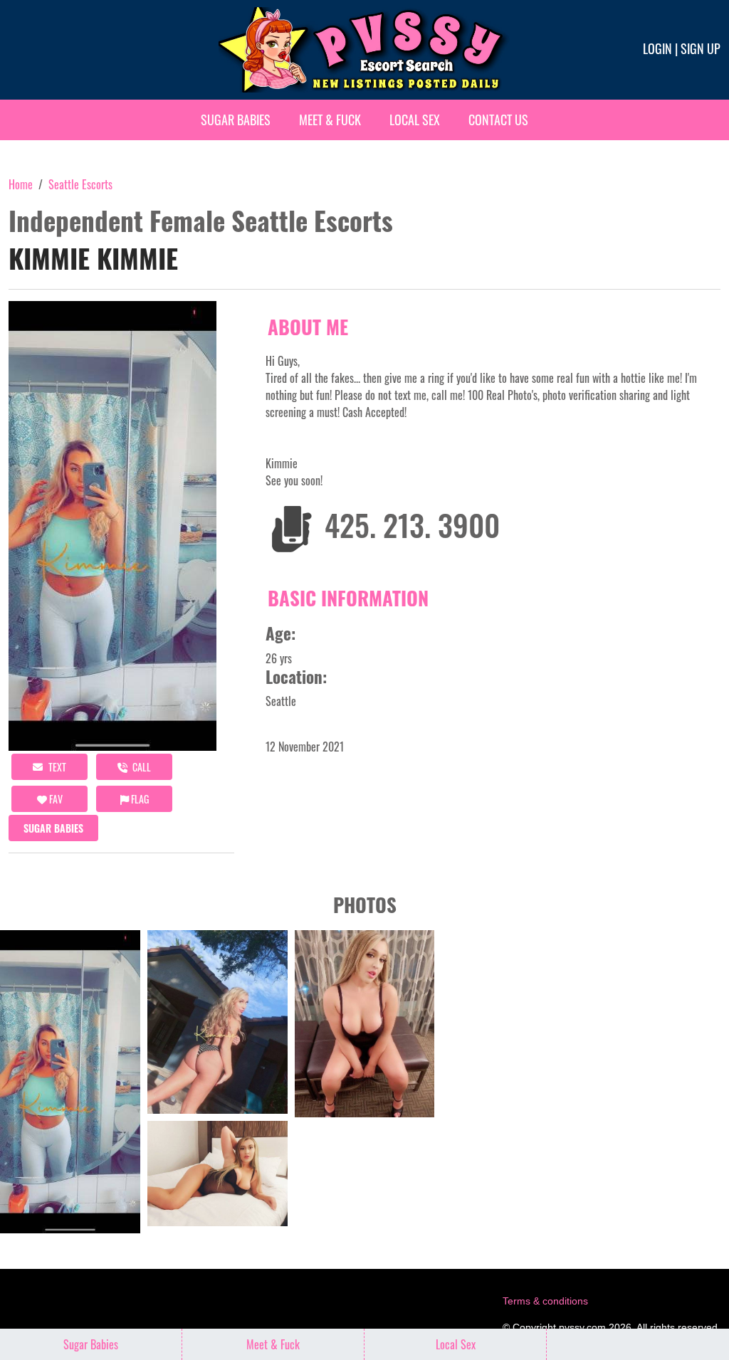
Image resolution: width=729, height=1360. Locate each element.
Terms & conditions (545, 1301)
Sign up (700, 48)
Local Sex (414, 119)
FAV (55, 798)
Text (56, 766)
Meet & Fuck (330, 119)
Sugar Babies (236, 119)
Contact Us (498, 119)
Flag (139, 798)
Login (657, 48)
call (140, 766)
